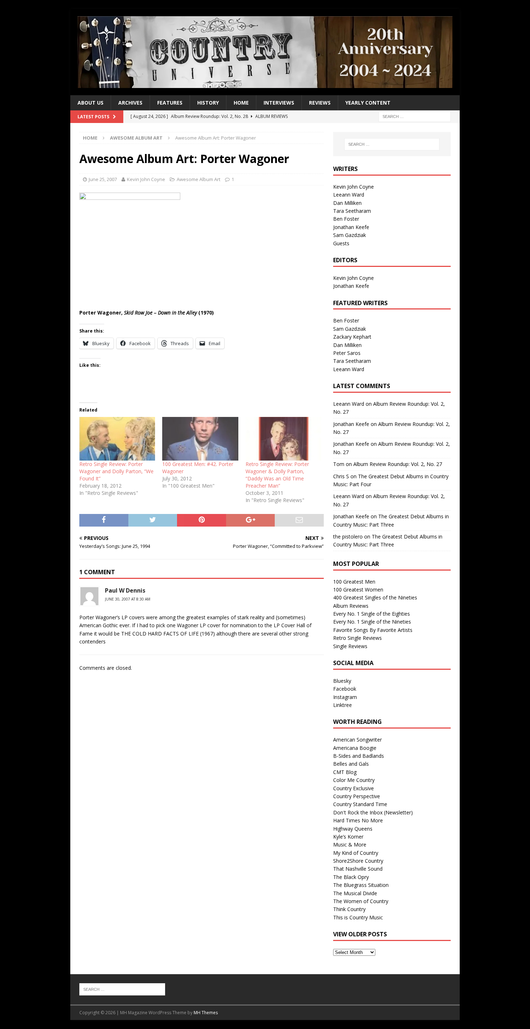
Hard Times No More (358, 820)
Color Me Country (354, 780)
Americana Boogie (354, 747)
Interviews (279, 102)
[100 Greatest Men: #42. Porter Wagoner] (200, 438)
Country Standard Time (360, 804)
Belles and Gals (351, 763)
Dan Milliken (347, 202)
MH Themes (206, 1013)
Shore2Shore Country (358, 860)
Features (169, 102)
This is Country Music (358, 917)
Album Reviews (350, 605)
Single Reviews (350, 646)
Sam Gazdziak (349, 235)
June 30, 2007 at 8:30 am (127, 599)
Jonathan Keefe (351, 227)
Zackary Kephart (352, 336)
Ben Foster (346, 218)
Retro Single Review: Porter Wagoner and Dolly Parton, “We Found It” (116, 471)
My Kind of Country (355, 852)
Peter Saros (347, 352)
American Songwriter (357, 739)
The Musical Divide (355, 893)
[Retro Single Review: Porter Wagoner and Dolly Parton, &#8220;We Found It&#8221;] (117, 438)
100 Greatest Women (358, 589)
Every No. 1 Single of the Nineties (372, 621)
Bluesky (342, 680)
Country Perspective (356, 796)
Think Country (349, 909)
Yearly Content (367, 102)
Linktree (342, 705)
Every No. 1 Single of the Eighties (371, 613)
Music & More (349, 844)
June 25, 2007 (103, 179)
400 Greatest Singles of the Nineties (375, 597)
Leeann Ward (348, 194)
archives (130, 102)
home (241, 102)
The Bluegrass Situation (361, 884)
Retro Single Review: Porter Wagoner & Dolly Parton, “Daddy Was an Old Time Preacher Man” (277, 475)
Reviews (320, 102)
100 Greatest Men (354, 581)
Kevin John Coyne (146, 179)
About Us (90, 102)
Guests (341, 243)
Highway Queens (352, 828)
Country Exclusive (353, 788)
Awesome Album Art (198, 179)
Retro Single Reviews (357, 637)
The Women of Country (360, 901)
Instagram (345, 697)
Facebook (344, 688)
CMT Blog (345, 772)
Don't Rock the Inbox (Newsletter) (373, 812)
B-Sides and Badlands (358, 755)
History (208, 102)
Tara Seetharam (352, 210)
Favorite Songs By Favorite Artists (372, 629)
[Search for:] (415, 116)
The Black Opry (351, 877)
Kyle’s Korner (348, 836)
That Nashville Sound (358, 868)
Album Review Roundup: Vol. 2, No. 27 (397, 464)
